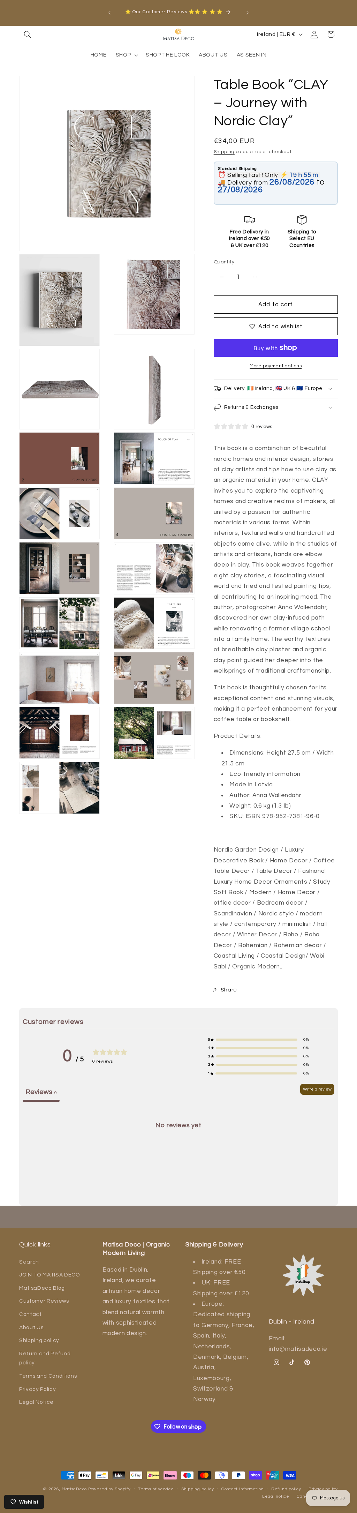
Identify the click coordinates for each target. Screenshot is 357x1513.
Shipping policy (39, 1340)
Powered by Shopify (109, 1489)
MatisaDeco (74, 1489)
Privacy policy (323, 1489)
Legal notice (275, 1496)
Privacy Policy (37, 1389)
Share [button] (229, 990)
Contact (30, 1314)
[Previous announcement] (109, 12)
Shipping (224, 151)
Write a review (317, 1089)
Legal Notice (36, 1402)
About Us (31, 1327)
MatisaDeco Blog (42, 1288)
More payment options (276, 366)
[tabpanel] (178, 1155)
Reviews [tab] (41, 1091)
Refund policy (286, 1489)
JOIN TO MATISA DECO (49, 1275)
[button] (27, 34)
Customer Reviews (44, 1301)
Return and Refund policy (44, 1358)
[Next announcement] (247, 12)
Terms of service (156, 1489)
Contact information (242, 1489)
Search (29, 1262)
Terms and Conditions (48, 1376)
